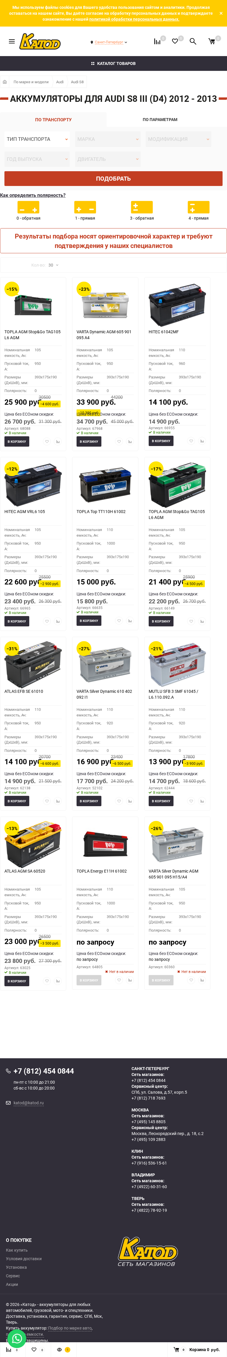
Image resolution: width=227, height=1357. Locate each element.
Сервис (13, 1276)
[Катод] (169, 1251)
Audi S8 (77, 81)
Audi (60, 81)
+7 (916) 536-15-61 (149, 1163)
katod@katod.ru (29, 1102)
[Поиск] (193, 41)
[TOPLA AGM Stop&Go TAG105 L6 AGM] (33, 305)
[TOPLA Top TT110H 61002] (105, 485)
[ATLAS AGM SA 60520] (33, 844)
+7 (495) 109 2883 (149, 1139)
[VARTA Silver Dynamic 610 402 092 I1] (105, 664)
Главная (4, 82)
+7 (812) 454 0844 (149, 1080)
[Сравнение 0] (157, 41)
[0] (211, 41)
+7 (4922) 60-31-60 (149, 1186)
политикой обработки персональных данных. (134, 19)
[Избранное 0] (175, 41)
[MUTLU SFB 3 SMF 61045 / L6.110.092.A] (177, 664)
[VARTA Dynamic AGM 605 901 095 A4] (105, 305)
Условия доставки (24, 1259)
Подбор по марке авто (70, 1328)
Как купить (17, 1250)
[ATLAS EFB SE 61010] (33, 664)
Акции (12, 1284)
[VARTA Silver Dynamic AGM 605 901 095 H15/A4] (177, 844)
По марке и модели (31, 81)
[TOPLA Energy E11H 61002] (105, 844)
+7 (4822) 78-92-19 (149, 1210)
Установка (16, 1267)
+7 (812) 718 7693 (149, 1098)
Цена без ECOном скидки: (29, 414)
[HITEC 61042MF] (177, 305)
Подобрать (113, 178)
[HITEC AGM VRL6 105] (33, 485)
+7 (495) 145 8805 (149, 1121)
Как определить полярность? (33, 195)
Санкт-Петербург (109, 42)
